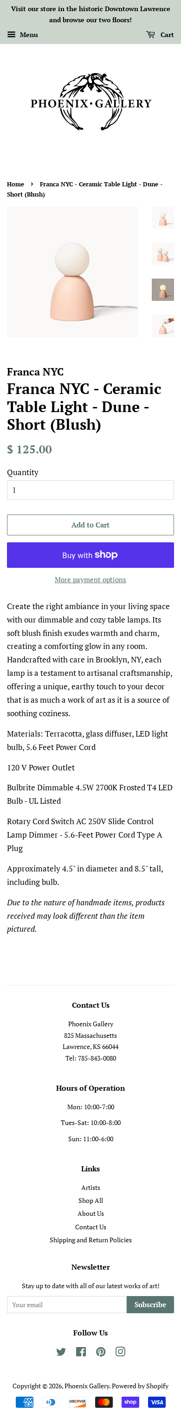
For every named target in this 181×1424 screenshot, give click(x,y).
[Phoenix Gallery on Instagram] (120, 1353)
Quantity (23, 472)
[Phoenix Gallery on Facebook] (81, 1353)
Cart (166, 34)
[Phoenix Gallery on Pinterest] (101, 1353)
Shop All (90, 1200)
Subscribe (150, 1304)
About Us (91, 1213)
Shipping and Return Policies (91, 1239)
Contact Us (90, 1226)
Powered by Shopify (140, 1385)
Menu (28, 34)
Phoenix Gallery (87, 1385)
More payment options (90, 579)
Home (15, 184)
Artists (90, 1187)
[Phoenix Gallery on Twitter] (61, 1353)
